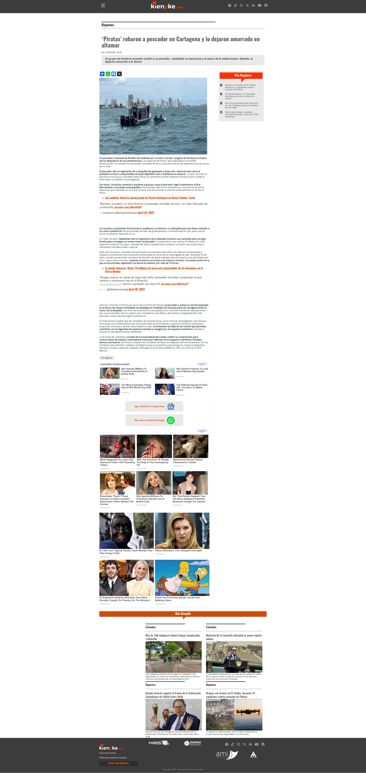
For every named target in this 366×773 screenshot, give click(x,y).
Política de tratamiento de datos (113, 757)
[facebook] (265, 6)
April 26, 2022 (136, 289)
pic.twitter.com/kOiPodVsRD (127, 207)
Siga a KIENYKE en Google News (149, 406)
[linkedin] (253, 6)
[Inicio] (166, 5)
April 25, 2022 (146, 213)
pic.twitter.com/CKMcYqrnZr (174, 284)
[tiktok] (235, 6)
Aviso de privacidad (107, 753)
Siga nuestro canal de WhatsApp (149, 420)
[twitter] (247, 6)
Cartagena (106, 357)
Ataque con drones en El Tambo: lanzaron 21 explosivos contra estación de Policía (240, 87)
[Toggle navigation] (103, 5)
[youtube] (259, 6)
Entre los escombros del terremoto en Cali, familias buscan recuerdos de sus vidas (241, 105)
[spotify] (229, 6)
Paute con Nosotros (118, 763)
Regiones (108, 25)
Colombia (151, 627)
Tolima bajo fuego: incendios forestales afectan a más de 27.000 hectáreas (241, 114)
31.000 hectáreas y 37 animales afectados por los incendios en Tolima (240, 96)
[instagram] (241, 6)
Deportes (151, 685)
